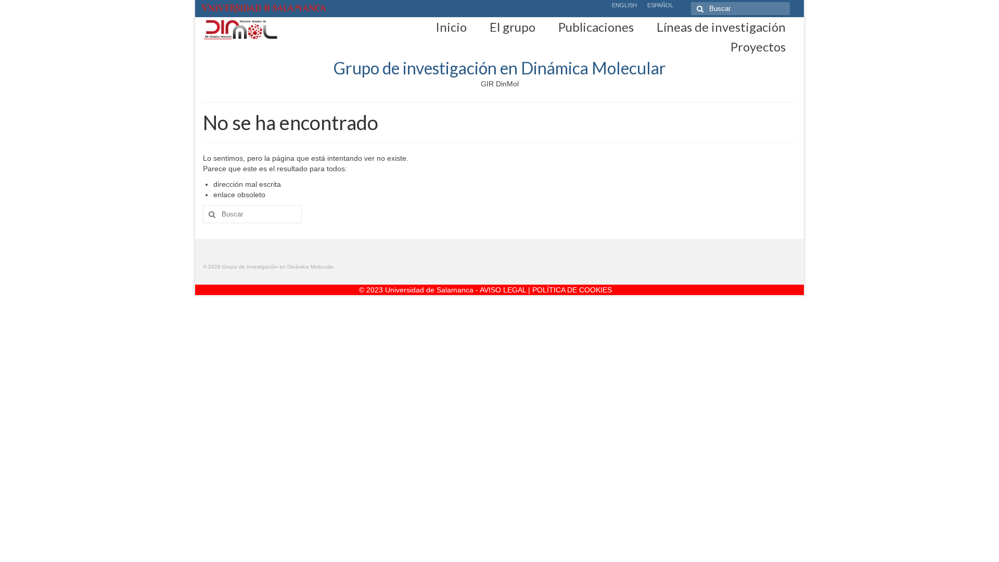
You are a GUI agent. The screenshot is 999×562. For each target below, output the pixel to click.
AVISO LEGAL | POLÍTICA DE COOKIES (546, 290)
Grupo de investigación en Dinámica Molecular (500, 68)
